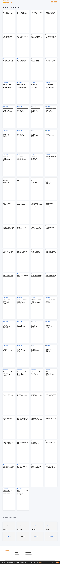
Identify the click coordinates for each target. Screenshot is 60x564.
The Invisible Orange (29, 554)
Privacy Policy (17, 554)
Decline (53, 562)
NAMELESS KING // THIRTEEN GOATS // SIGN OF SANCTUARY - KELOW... (8, 13)
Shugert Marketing (28, 552)
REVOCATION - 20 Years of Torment (51, 179)
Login (52, 1)
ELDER (18, 180)
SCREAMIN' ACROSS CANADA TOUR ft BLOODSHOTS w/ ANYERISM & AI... (22, 419)
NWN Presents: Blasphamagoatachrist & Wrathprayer (35, 443)
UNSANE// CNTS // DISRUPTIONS (51, 156)
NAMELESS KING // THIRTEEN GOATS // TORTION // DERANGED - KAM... (36, 61)
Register (55, 1)
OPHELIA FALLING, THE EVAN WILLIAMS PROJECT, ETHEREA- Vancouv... (22, 13)
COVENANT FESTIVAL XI (21, 204)
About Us (16, 552)
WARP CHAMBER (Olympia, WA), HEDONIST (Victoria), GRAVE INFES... (8, 61)
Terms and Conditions (18, 556)
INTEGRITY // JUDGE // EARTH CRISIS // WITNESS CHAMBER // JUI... (36, 252)
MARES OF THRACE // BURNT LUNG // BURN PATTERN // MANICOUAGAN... (22, 157)
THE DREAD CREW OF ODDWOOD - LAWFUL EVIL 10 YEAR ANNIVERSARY (8, 491)
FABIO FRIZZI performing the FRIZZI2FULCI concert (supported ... (22, 395)
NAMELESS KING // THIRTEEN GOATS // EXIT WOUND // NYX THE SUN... (36, 37)
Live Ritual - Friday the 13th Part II (51, 442)
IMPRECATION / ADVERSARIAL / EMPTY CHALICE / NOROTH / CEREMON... (50, 467)
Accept (57, 562)
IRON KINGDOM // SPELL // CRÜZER (51, 418)
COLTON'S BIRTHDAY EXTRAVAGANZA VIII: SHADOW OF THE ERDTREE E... (36, 419)
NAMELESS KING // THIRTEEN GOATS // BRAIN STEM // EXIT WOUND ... (50, 13)
